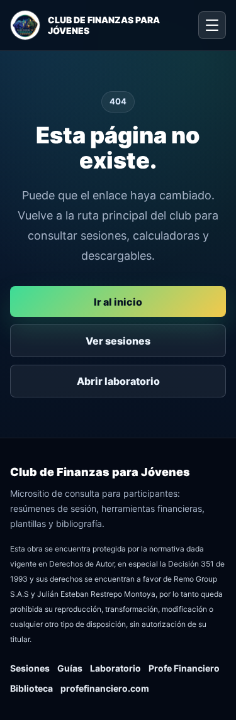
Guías (69, 668)
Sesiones (30, 668)
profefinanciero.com (104, 688)
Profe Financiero (184, 668)
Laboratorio (115, 668)
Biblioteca (31, 688)
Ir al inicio (118, 302)
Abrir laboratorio (118, 381)
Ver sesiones (118, 341)
